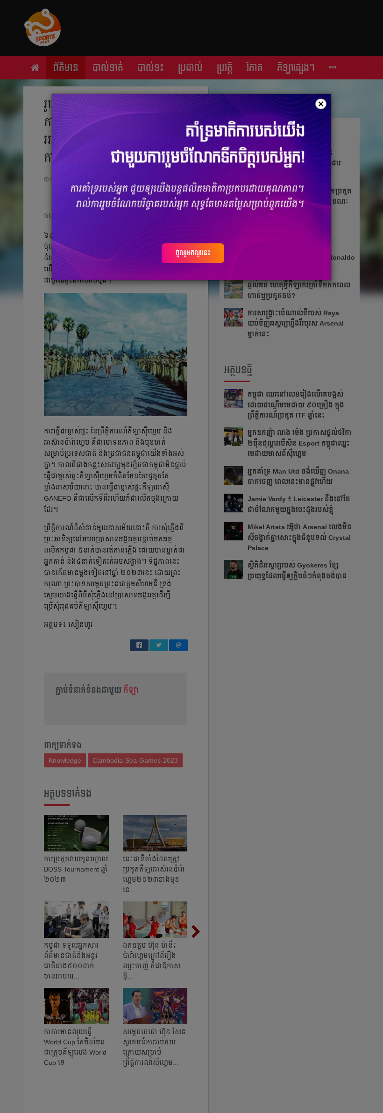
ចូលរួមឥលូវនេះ (193, 252)
